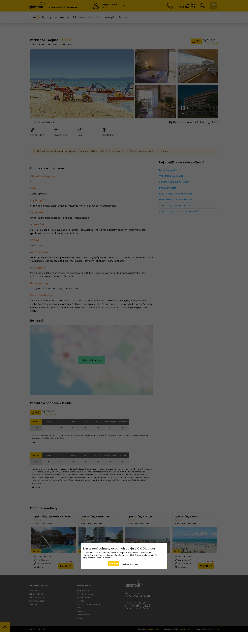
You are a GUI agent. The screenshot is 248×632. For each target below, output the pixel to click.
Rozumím (113, 564)
